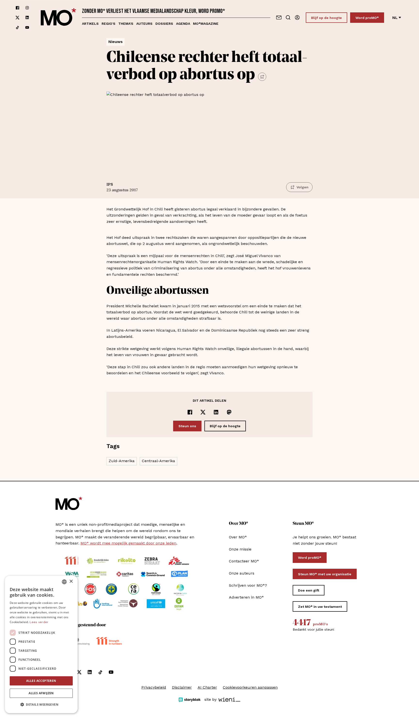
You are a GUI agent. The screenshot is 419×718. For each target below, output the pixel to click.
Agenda (183, 23)
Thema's (125, 23)
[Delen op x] (203, 412)
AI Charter (207, 687)
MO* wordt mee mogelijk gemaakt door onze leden (128, 543)
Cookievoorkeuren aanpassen (250, 687)
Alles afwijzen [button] (41, 693)
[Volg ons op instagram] (27, 8)
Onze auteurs (241, 573)
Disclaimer (182, 687)
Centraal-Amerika (158, 461)
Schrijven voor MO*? (248, 585)
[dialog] (41, 644)
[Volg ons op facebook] (17, 8)
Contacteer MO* (244, 561)
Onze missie (240, 549)
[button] (41, 704)
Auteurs (144, 23)
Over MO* (238, 537)
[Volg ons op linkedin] (27, 18)
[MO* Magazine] (58, 17)
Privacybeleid (153, 687)
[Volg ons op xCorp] (17, 18)
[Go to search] (288, 17)
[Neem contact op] (279, 17)
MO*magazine (205, 23)
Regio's (108, 23)
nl (395, 17)
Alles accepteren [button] (41, 681)
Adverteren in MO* (246, 597)
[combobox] (64, 581)
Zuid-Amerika (122, 461)
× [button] (71, 581)
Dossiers (164, 23)
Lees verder (39, 622)
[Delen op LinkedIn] (216, 412)
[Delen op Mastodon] (229, 412)
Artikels (90, 23)
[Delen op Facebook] (190, 412)
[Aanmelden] (297, 17)
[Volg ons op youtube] (27, 27)
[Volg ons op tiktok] (17, 27)
